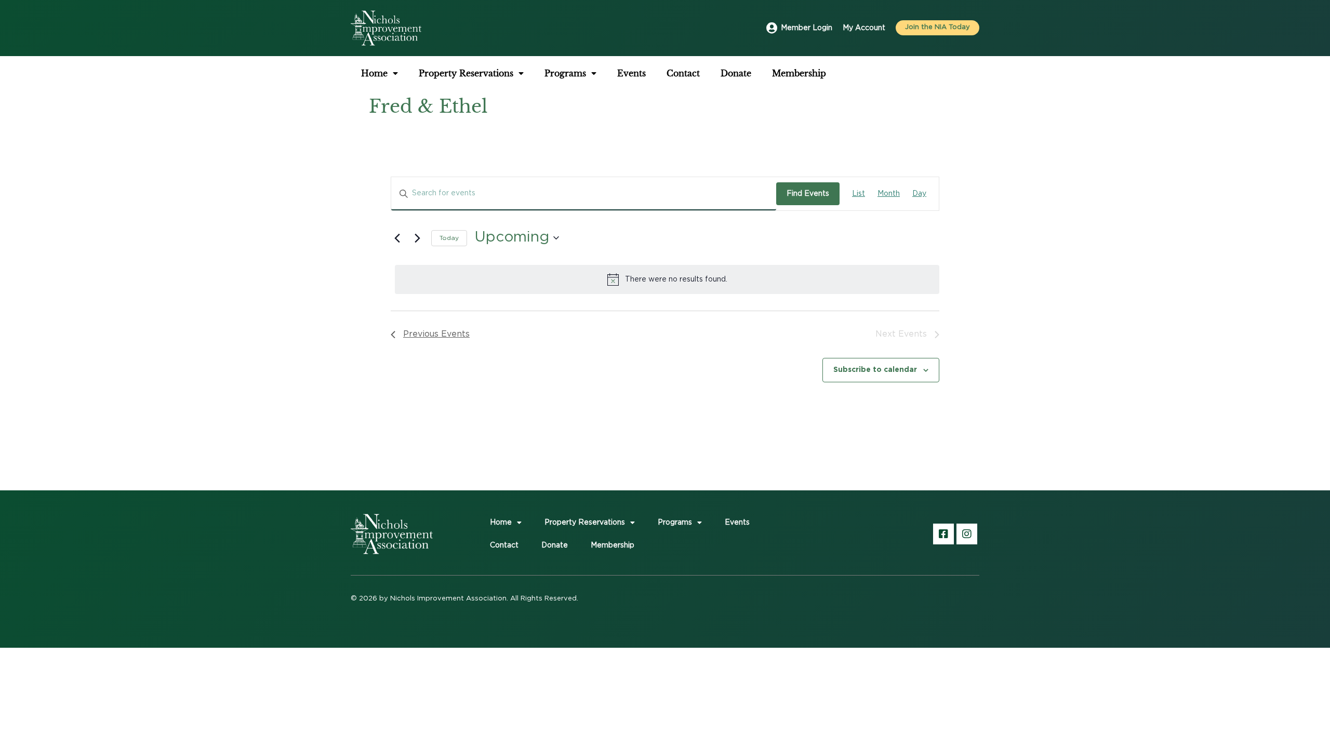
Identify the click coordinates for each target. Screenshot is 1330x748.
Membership (799, 73)
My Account (864, 28)
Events (631, 73)
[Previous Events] (397, 238)
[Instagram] (966, 534)
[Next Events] (417, 238)
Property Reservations (466, 73)
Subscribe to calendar (875, 369)
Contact (683, 73)
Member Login (806, 28)
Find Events (808, 193)
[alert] (667, 279)
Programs (565, 73)
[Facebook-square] (943, 534)
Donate (736, 73)
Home (374, 73)
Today (449, 238)
